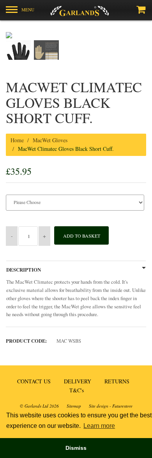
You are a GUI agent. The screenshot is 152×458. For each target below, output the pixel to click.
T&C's (76, 390)
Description (23, 269)
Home (17, 140)
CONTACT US (34, 381)
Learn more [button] (99, 425)
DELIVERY (77, 381)
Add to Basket (81, 236)
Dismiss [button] (76, 448)
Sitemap (74, 406)
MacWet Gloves (50, 140)
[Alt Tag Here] (76, 10)
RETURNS (116, 381)
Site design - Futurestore (111, 406)
